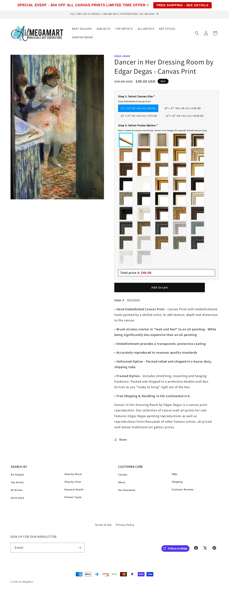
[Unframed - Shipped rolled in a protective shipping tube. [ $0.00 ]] (126, 139)
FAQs (174, 474)
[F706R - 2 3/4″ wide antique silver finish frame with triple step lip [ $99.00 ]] (198, 198)
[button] (196, 33)
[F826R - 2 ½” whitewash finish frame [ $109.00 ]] (144, 242)
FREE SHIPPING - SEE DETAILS (183, 5)
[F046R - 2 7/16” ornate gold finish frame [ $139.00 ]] (144, 228)
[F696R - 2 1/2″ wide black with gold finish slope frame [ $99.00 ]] (180, 198)
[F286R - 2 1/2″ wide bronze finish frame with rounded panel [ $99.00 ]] (180, 169)
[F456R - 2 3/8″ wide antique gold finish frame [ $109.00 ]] (126, 154)
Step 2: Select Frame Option (162, 127)
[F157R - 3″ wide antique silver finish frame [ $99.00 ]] (198, 154)
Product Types (73, 497)
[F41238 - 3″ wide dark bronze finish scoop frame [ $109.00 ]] (162, 213)
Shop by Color (72, 481)
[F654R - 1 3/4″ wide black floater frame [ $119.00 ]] (126, 213)
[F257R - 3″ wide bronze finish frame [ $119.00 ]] (162, 154)
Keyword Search (74, 489)
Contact (122, 474)
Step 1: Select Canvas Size (136, 98)
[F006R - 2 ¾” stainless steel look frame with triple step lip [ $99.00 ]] (180, 228)
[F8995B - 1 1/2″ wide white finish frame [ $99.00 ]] (144, 184)
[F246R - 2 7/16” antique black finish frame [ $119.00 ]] (162, 228)
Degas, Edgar (122, 55)
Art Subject (17, 474)
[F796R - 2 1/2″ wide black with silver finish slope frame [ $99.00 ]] (162, 198)
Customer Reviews (183, 489)
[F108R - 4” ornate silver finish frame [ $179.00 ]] (180, 242)
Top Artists (17, 482)
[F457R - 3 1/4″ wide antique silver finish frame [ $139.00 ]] (180, 184)
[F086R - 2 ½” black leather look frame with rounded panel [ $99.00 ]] (126, 228)
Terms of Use (103, 525)
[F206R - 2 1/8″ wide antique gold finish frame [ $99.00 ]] (144, 169)
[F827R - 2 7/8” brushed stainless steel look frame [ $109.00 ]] (144, 257)
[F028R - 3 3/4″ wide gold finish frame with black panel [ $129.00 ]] (180, 139)
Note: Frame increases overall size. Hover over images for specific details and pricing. (162, 130)
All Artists (17, 490)
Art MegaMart (26, 581)
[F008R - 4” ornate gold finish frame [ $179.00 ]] (162, 242)
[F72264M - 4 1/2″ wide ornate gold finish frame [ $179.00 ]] (180, 213)
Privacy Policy (125, 525)
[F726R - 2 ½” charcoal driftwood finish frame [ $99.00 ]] (126, 242)
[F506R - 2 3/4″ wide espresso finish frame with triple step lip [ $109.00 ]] (198, 184)
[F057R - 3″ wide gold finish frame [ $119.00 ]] (180, 154)
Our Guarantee (126, 490)
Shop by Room (73, 474)
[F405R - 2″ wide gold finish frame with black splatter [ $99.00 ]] (198, 169)
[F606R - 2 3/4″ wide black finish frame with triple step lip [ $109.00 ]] (144, 198)
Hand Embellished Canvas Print (134, 101)
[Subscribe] (79, 547)
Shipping (177, 481)
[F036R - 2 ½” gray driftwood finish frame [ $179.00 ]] (198, 228)
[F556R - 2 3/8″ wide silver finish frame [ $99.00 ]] (126, 198)
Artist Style (17, 497)
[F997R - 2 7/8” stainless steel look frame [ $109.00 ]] (126, 257)
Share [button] (123, 439)
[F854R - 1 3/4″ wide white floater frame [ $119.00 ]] (144, 213)
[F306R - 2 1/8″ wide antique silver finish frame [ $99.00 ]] (162, 169)
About (121, 482)
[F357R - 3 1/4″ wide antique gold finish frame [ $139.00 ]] (162, 184)
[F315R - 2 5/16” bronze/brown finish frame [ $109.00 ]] (198, 213)
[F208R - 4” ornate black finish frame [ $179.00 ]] (198, 242)
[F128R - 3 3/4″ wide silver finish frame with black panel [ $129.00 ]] (198, 139)
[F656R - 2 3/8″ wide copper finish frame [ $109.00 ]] (144, 154)
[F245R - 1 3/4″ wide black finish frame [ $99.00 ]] (126, 184)
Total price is (136, 272)
